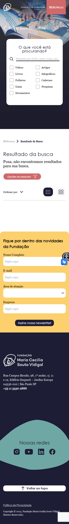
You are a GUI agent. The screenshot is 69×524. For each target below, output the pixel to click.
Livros (19, 74)
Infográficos (48, 74)
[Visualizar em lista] (48, 192)
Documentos (22, 93)
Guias (18, 86)
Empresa (9, 302)
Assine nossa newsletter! (34, 323)
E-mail (7, 270)
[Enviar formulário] (11, 59)
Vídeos (19, 67)
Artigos (46, 67)
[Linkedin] (41, 452)
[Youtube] (29, 452)
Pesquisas (47, 86)
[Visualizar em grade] (61, 192)
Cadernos (47, 80)
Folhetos (20, 80)
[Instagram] (17, 452)
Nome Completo (13, 254)
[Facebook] (52, 452)
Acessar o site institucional (33, 7)
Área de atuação (13, 286)
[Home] (7, 7)
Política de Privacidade (17, 505)
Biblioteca (56, 7)
